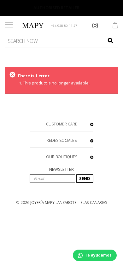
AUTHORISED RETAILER (56, 7)
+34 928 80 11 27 (64, 26)
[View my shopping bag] (115, 26)
